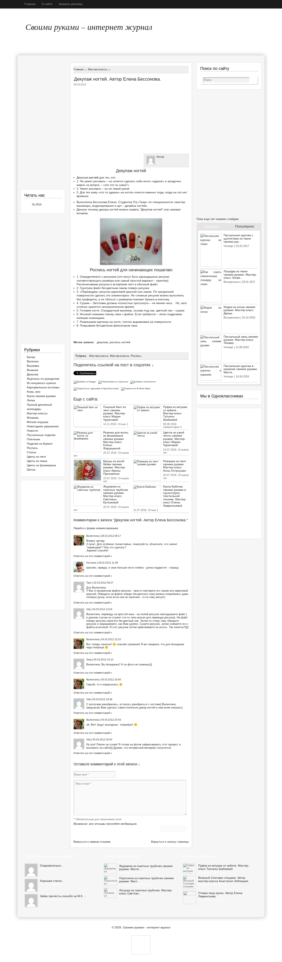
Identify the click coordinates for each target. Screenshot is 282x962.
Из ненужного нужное (41, 383)
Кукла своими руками (41, 396)
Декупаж (82, 177)
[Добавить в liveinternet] (143, 381)
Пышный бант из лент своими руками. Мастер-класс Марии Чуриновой (114, 413)
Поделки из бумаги (39, 443)
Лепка (31, 400)
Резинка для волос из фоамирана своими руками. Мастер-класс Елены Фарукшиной (115, 440)
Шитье (31, 469)
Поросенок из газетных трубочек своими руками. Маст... (146, 880)
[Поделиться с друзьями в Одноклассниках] (97, 388)
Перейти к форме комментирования (95, 528)
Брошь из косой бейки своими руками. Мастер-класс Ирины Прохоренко (114, 467)
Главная (30, 4)
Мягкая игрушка (37, 422)
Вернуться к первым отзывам (91, 841)
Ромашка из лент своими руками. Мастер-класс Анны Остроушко (174, 465)
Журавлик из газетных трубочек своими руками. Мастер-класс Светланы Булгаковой (115, 494)
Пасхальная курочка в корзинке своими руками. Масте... (241, 369)
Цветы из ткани (37, 461)
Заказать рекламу (71, 4)
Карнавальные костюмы (43, 387)
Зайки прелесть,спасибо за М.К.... (63, 896)
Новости (32, 430)
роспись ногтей (120, 342)
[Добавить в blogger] (85, 381)
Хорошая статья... (52, 880)
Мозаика (32, 417)
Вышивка (33, 365)
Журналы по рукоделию (43, 378)
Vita (88, 609)
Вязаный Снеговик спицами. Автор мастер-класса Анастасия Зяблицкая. (223, 879)
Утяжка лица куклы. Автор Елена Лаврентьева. (220, 894)
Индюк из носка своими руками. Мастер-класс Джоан (239, 310)
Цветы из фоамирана (41, 465)
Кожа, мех (33, 391)
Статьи (31, 452)
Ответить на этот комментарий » (92, 556)
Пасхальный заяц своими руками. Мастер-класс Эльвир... (241, 340)
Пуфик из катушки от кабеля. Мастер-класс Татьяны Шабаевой (175, 413)
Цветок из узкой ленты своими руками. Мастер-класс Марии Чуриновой (174, 439)
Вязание (32, 370)
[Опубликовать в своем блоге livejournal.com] (114, 381)
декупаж (102, 342)
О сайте (47, 4)
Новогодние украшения (43, 426)
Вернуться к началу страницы (170, 841)
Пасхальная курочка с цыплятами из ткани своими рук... (238, 238)
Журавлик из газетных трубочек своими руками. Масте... (146, 868)
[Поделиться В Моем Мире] (136, 388)
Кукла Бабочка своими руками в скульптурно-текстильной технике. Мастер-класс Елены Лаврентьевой (174, 496)
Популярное (244, 226)
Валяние (33, 361)
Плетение (33, 439)
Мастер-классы (98, 355)
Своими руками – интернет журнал (88, 26)
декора (104, 209)
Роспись (136, 355)
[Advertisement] (131, 119)
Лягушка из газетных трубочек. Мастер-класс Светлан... (145, 892)
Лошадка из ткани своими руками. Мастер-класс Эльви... (240, 274)
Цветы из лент (36, 456)
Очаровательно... (51, 865)
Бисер (31, 357)
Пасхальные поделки (41, 435)
